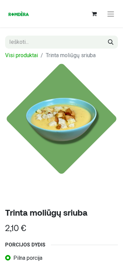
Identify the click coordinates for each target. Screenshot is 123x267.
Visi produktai (21, 55)
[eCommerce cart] (94, 14)
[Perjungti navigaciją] (111, 13)
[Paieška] (111, 42)
